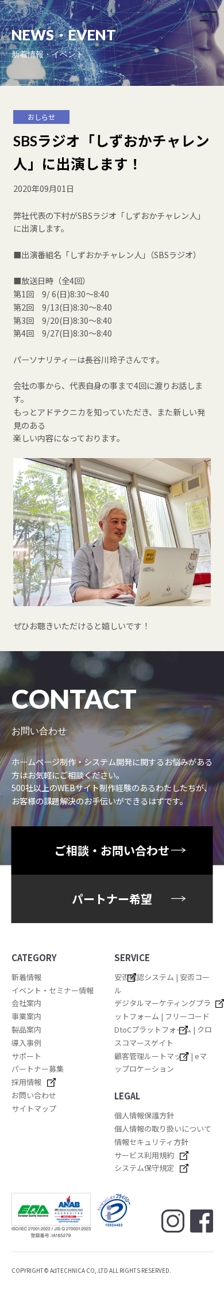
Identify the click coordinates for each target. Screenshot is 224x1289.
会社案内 (26, 1002)
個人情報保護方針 (144, 1115)
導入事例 (26, 1042)
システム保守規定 (144, 1167)
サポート (26, 1055)
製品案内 (26, 1029)
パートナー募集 (37, 1068)
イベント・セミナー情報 (52, 990)
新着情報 (26, 977)
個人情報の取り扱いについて (162, 1128)
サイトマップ (33, 1108)
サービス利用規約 (144, 1155)
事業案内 (26, 1016)
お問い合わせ (33, 1095)
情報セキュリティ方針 (151, 1141)
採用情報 (26, 1081)
